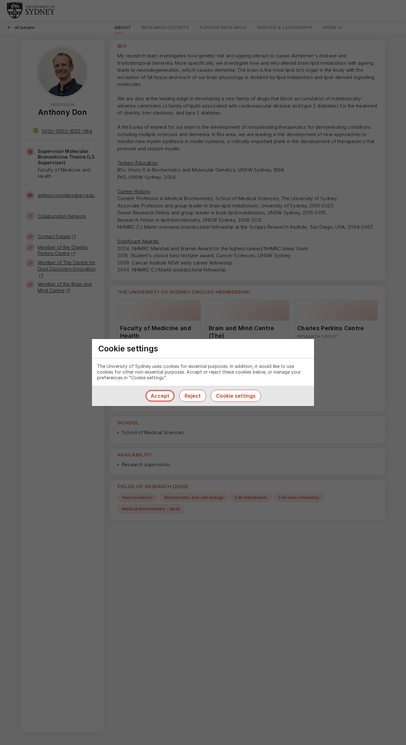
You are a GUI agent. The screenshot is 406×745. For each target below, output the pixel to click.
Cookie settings (236, 396)
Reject (193, 396)
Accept (160, 396)
